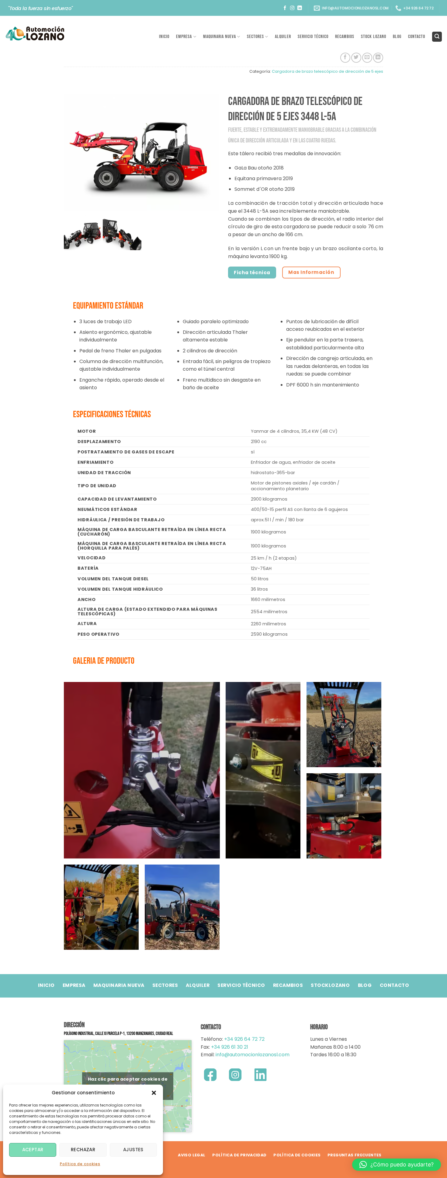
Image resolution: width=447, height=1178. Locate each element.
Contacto (416, 37)
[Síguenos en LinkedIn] (299, 8)
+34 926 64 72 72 (244, 1039)
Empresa (184, 37)
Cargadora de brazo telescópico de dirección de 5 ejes (327, 71)
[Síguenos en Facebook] (285, 8)
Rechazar (83, 1149)
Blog (397, 37)
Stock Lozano (373, 37)
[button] (154, 1093)
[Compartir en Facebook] (345, 58)
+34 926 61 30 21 (229, 1046)
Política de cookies (80, 1163)
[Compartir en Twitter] (356, 58)
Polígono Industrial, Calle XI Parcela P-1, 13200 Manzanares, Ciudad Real (118, 1033)
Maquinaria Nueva (219, 37)
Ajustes (133, 1149)
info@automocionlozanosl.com (251, 1054)
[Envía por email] (367, 58)
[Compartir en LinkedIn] (378, 58)
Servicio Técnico (313, 37)
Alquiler (283, 37)
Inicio (164, 37)
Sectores (255, 37)
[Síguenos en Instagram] (292, 8)
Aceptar (32, 1149)
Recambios (344, 37)
